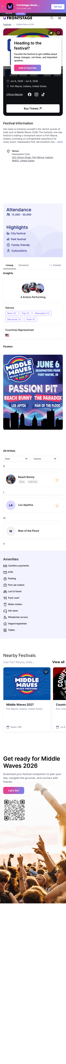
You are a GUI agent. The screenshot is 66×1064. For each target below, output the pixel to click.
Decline (8, 13)
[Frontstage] (17, 18)
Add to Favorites (28, 67)
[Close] (2, 6)
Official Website (14, 94)
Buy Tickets (31, 108)
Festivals (7, 24)
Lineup (9, 265)
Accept (20, 13)
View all (58, 662)
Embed (57, 265)
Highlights (17, 227)
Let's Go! (13, 790)
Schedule (23, 265)
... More (59, 141)
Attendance (18, 209)
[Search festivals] (52, 18)
